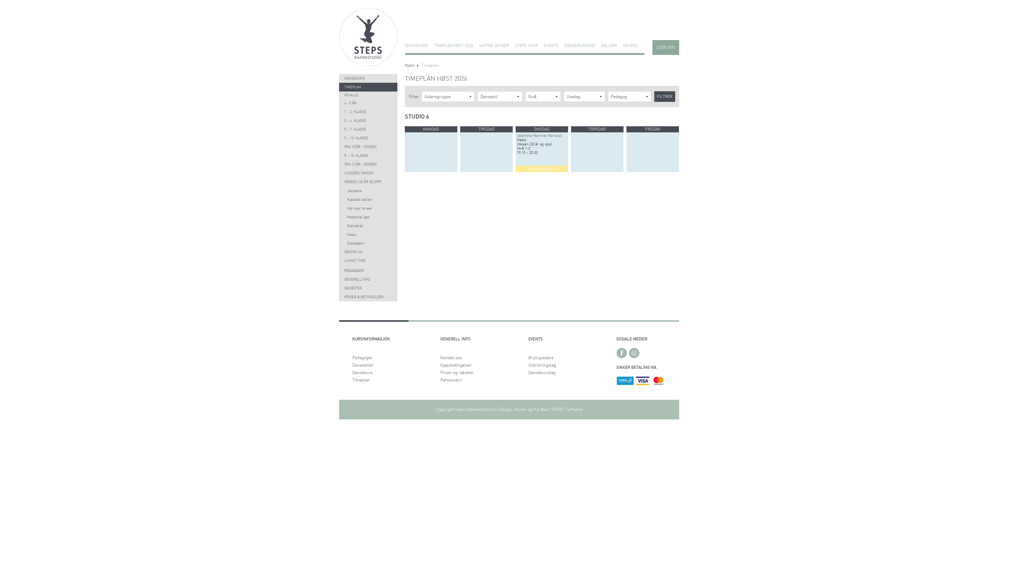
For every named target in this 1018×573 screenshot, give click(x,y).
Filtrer (665, 97)
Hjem (410, 65)
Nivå (532, 97)
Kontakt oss (451, 358)
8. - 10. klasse (356, 156)
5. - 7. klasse (355, 129)
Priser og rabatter (457, 373)
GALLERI (609, 46)
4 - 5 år (350, 103)
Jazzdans (354, 191)
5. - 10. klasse (356, 138)
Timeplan (352, 87)
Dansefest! (356, 243)
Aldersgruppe (437, 97)
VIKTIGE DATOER (494, 46)
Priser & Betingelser (364, 297)
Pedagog (619, 97)
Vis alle (351, 95)
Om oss (630, 46)
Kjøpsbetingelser (456, 365)
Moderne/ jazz (358, 217)
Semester (353, 288)
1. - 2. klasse (355, 112)
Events (551, 46)
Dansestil (489, 97)
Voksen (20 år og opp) (362, 182)
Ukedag (574, 97)
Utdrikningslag (542, 365)
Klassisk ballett (359, 200)
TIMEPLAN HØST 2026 (453, 46)
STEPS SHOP (526, 46)
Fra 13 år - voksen (360, 164)
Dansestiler (363, 365)
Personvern (451, 380)
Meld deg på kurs (542, 169)
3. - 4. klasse (355, 121)
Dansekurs (416, 46)
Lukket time (355, 261)
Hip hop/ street (359, 208)
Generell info (357, 279)
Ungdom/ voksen (359, 173)
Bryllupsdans (541, 358)
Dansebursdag (579, 46)
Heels (351, 235)
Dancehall (355, 226)
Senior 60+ (353, 252)
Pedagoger (354, 271)
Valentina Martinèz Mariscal (539, 136)
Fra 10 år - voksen (360, 147)
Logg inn (665, 47)
